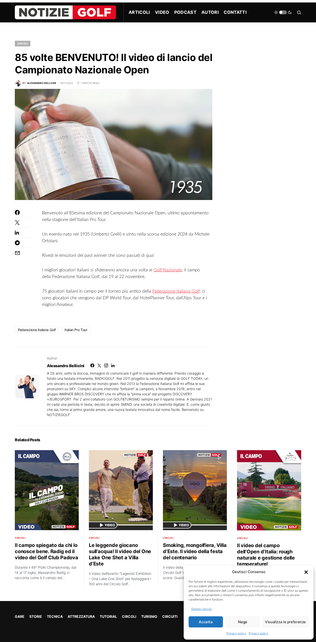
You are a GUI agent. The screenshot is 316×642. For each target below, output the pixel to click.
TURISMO (149, 616)
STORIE (35, 616)
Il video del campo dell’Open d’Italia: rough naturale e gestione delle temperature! (266, 554)
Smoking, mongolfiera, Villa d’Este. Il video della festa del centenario (194, 551)
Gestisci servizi (201, 609)
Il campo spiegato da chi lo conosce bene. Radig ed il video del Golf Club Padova (46, 551)
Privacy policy (236, 633)
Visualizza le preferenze (285, 622)
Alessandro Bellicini (65, 365)
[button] (306, 571)
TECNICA (55, 616)
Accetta (206, 622)
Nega (242, 622)
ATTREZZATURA (81, 616)
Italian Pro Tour (75, 330)
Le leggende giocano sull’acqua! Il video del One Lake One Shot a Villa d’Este (120, 554)
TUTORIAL (108, 616)
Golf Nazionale (168, 270)
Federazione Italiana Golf (176, 291)
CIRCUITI (170, 616)
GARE (19, 616)
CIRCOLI (22, 43)
